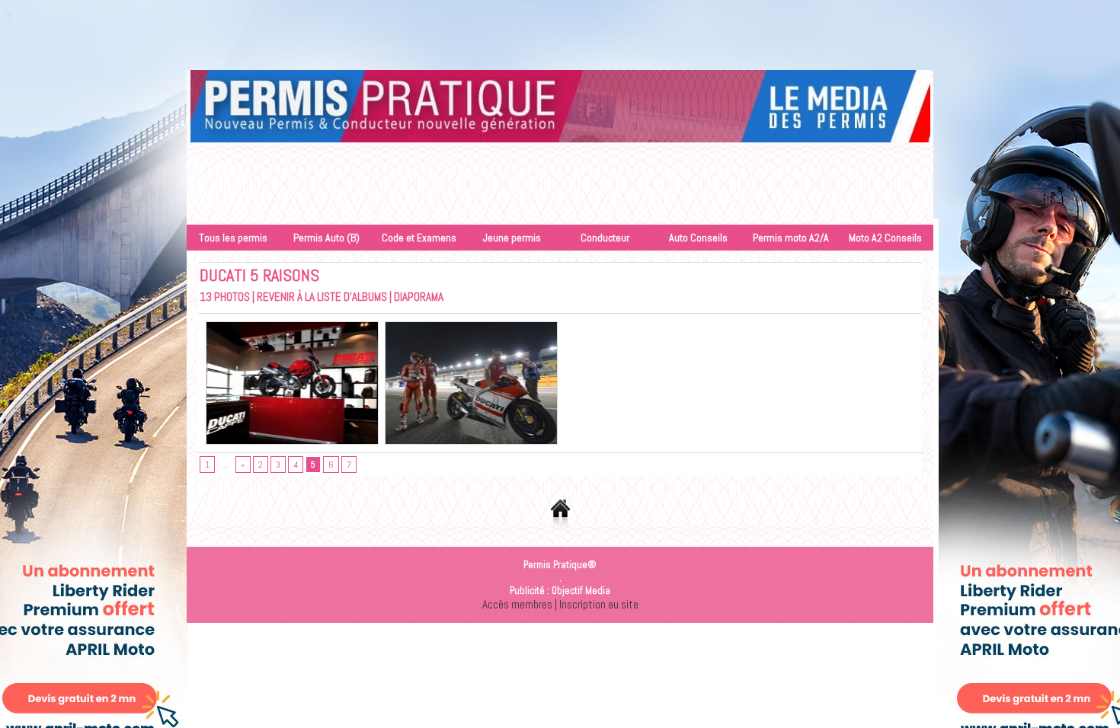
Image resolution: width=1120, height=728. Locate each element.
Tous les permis (233, 237)
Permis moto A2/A (791, 237)
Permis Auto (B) (326, 237)
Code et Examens (419, 237)
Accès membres (517, 604)
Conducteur (605, 237)
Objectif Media (581, 590)
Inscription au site (598, 604)
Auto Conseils (698, 237)
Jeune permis (512, 237)
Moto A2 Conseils (885, 237)
